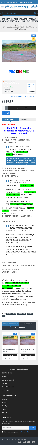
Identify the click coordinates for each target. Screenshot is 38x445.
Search (21, 25)
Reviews (24, 119)
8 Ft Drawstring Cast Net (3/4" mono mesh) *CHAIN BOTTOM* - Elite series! (28, 349)
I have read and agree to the (16, 432)
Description (8, 119)
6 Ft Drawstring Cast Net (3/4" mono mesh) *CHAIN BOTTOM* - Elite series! (10, 349)
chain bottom (21, 313)
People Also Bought (10, 324)
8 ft (4, 316)
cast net (30, 313)
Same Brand (27, 324)
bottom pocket (11, 313)
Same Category (19, 327)
